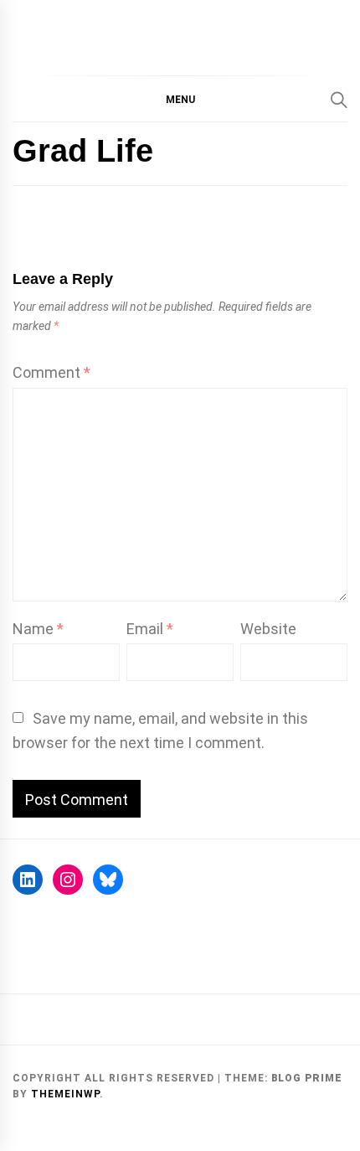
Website (268, 628)
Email (149, 628)
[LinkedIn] (28, 880)
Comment (51, 372)
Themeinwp (65, 1094)
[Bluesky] (108, 880)
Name (38, 628)
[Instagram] (68, 880)
